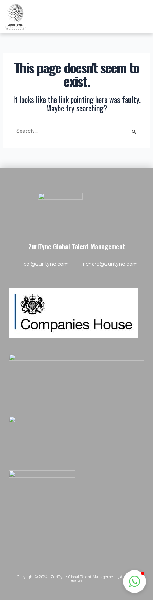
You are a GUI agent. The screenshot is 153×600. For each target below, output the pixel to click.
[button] (134, 581)
